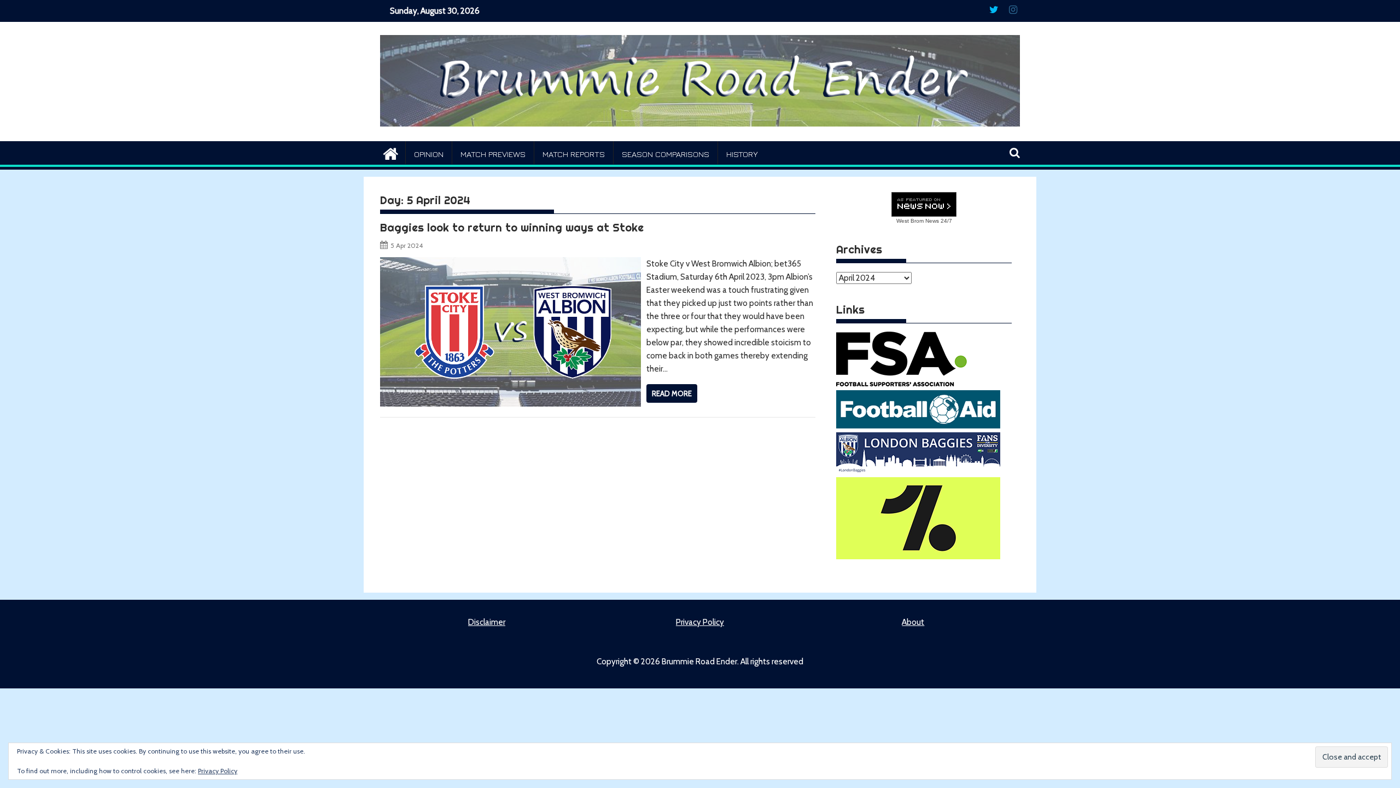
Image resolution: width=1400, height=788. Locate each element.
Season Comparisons (665, 154)
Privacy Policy (700, 622)
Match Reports (573, 154)
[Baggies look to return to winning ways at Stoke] (510, 264)
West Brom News (917, 221)
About (913, 622)
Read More (672, 393)
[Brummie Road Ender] (700, 135)
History (742, 154)
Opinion (429, 154)
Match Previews (493, 154)
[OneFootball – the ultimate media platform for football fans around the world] (918, 556)
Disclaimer (486, 622)
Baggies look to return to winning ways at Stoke (512, 227)
